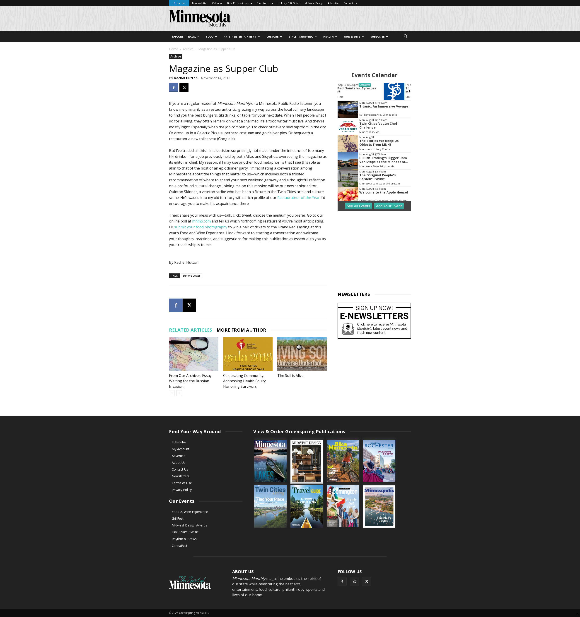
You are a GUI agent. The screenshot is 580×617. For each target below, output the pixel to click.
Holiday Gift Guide (289, 3)
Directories (263, 3)
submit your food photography (200, 227)
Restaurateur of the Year (298, 197)
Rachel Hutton (186, 78)
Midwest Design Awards (189, 525)
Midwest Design (314, 3)
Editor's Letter (191, 275)
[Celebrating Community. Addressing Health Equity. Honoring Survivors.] (248, 354)
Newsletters (180, 476)
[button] (405, 37)
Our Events (352, 36)
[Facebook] (173, 87)
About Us (178, 462)
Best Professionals (238, 3)
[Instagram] (354, 581)
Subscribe (180, 3)
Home (173, 49)
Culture (272, 36)
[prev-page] (172, 393)
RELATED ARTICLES (190, 330)
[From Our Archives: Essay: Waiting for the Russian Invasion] (193, 354)
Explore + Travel (184, 36)
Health (328, 36)
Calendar (217, 3)
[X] (183, 87)
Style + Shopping (301, 36)
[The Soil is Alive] (302, 354)
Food (209, 36)
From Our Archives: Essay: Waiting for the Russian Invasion (190, 381)
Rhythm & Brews (184, 539)
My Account (180, 449)
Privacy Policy (182, 490)
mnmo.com (201, 221)
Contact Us (350, 3)
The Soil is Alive (290, 375)
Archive (188, 49)
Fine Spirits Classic (185, 532)
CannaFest (179, 545)
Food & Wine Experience (190, 511)
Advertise (333, 3)
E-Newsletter (200, 3)
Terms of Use (182, 483)
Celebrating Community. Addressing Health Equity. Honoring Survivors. (244, 381)
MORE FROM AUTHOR (241, 330)
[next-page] (179, 393)
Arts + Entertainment (240, 36)
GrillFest (178, 518)
